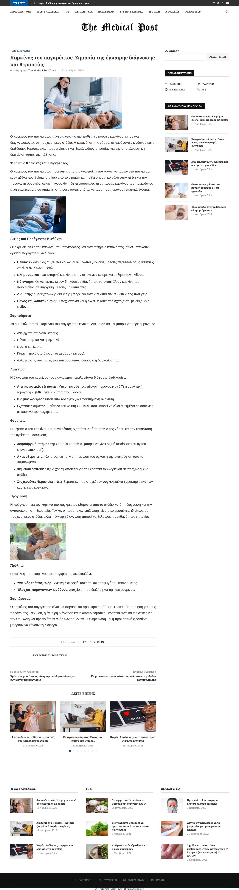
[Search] (227, 11)
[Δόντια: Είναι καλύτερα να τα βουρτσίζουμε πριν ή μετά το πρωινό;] (172, 828)
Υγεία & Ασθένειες (48, 11)
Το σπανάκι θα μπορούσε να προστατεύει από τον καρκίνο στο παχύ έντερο (130, 826)
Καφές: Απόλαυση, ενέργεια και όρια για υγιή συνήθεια (133, 739)
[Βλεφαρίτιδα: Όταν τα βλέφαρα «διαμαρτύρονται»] (176, 212)
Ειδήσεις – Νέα (84, 11)
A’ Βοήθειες (172, 11)
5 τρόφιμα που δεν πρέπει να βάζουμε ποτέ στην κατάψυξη (129, 801)
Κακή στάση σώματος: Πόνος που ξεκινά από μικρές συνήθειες (208, 142)
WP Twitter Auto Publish (105, 889)
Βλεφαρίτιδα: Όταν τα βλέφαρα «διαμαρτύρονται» (208, 208)
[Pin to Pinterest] (98, 641)
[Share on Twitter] (94, 642)
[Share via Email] (102, 641)
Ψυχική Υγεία (193, 11)
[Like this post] (86, 641)
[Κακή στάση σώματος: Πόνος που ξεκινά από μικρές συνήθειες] (83, 716)
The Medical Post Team (42, 70)
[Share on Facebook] (91, 641)
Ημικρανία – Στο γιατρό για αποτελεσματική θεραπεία (202, 801)
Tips (66, 11)
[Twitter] (218, 3)
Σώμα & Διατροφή (20, 11)
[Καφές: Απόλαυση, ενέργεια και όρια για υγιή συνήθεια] (133, 716)
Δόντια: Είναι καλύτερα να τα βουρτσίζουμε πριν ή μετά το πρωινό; (203, 826)
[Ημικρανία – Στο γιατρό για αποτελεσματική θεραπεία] (172, 805)
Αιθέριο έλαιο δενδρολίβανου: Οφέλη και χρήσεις (128, 847)
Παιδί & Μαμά (106, 11)
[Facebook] (214, 3)
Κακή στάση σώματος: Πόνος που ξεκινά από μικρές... (83, 739)
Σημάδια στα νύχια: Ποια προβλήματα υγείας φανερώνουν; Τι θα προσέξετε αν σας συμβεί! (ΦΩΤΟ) (207, 850)
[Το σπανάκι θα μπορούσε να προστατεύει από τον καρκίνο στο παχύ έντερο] (97, 828)
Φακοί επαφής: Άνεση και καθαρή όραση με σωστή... (65, 2)
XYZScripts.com (136, 889)
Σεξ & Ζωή (154, 11)
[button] (31, 3)
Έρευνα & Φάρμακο (131, 11)
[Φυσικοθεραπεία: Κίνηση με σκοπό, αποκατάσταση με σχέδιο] (33, 716)
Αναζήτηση (172, 50)
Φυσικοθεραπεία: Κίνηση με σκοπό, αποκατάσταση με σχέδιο (33, 739)
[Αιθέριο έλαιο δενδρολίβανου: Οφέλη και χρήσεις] (97, 851)
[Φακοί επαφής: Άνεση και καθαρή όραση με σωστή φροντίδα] (176, 190)
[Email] (227, 3)
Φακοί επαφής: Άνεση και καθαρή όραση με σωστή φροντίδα (206, 188)
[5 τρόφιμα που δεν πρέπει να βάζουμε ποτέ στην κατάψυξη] (97, 805)
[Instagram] (223, 3)
